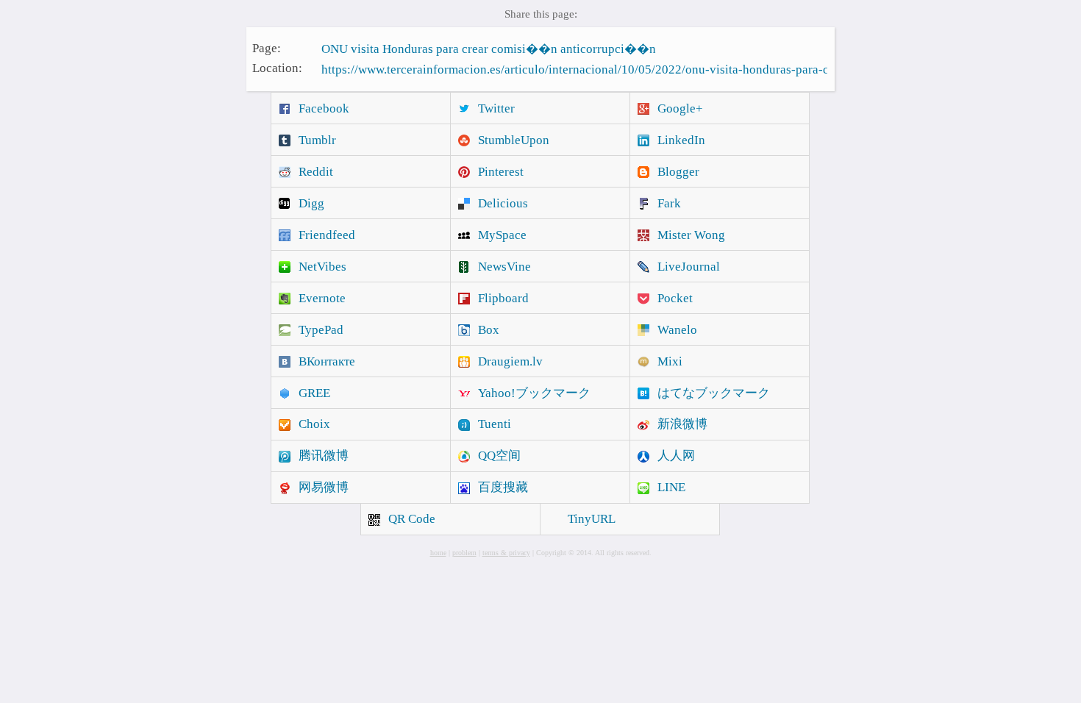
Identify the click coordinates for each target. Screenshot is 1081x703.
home (438, 553)
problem (464, 553)
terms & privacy (506, 553)
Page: (266, 47)
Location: (277, 68)
